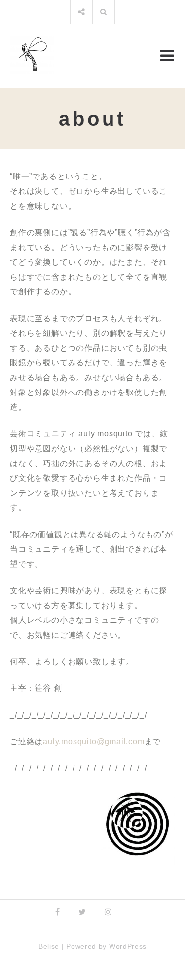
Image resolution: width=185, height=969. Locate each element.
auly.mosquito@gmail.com (93, 741)
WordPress (128, 946)
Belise (48, 946)
